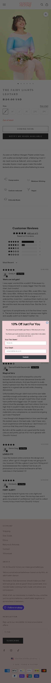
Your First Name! (11, 339)
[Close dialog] (47, 323)
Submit (25, 357)
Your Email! (9, 348)
